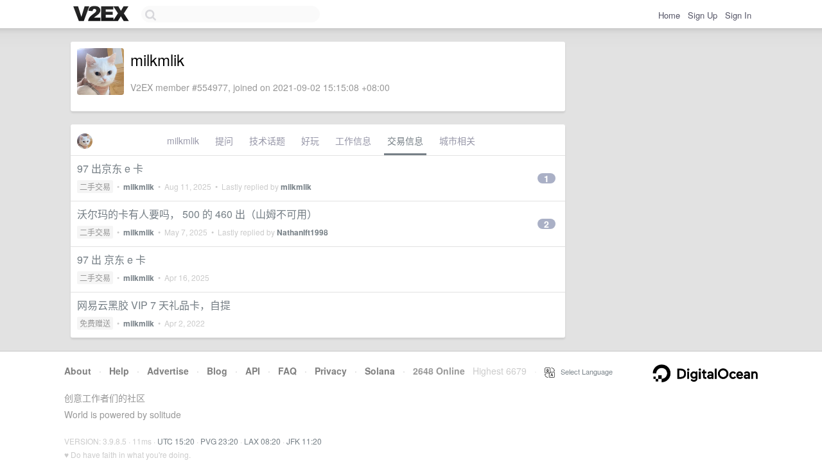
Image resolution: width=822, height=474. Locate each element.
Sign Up (702, 15)
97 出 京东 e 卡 (111, 259)
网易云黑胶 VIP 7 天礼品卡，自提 (154, 305)
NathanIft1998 (302, 232)
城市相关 (457, 140)
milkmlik (183, 140)
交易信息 (405, 140)
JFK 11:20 (304, 441)
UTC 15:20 (176, 441)
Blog (217, 370)
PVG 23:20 (219, 441)
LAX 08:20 (262, 441)
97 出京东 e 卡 (110, 168)
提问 (224, 140)
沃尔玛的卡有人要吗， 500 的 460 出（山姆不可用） (197, 214)
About (77, 370)
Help (119, 370)
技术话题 (267, 140)
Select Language (584, 371)
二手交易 (95, 186)
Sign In (738, 15)
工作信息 (353, 140)
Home (669, 15)
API (252, 370)
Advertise (168, 370)
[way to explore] (103, 15)
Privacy (331, 370)
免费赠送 (95, 322)
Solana (380, 370)
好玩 (310, 140)
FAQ (287, 370)
